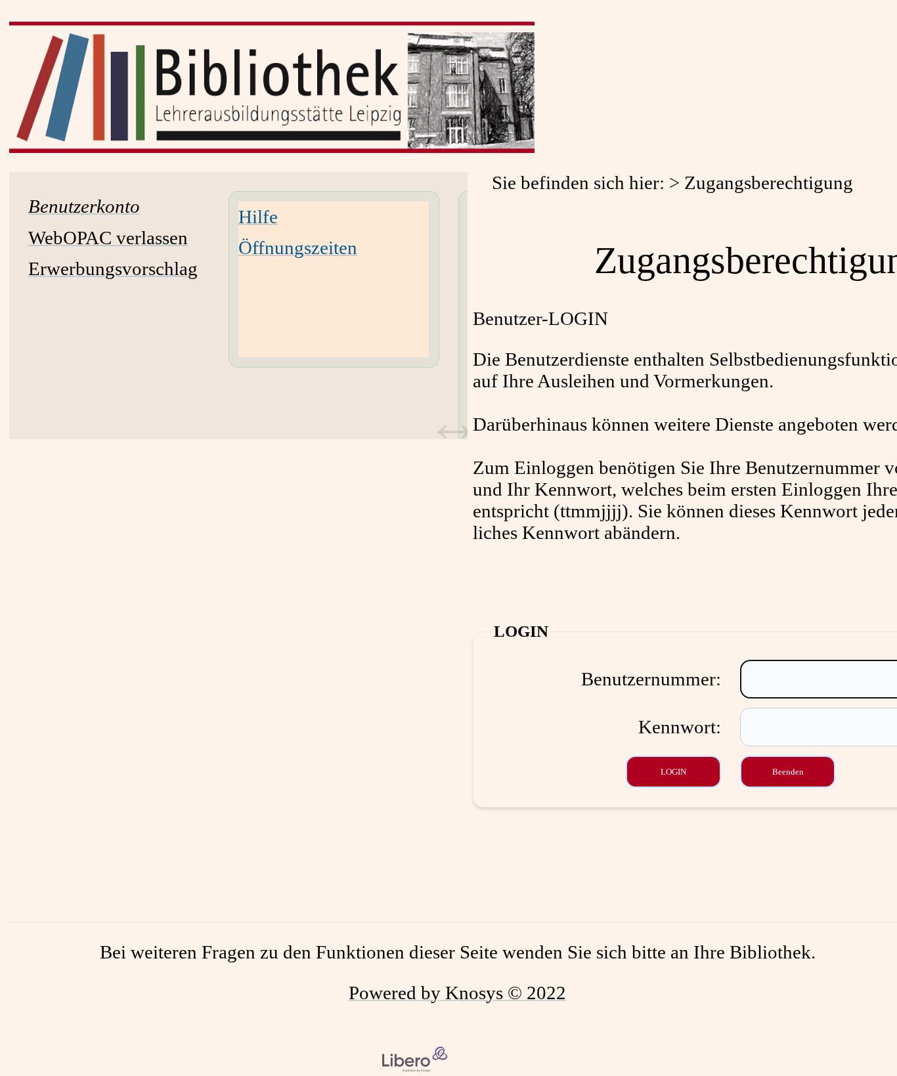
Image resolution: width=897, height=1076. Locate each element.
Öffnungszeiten (297, 247)
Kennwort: (679, 726)
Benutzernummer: (651, 678)
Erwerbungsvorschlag (113, 268)
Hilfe (258, 216)
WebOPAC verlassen (108, 237)
